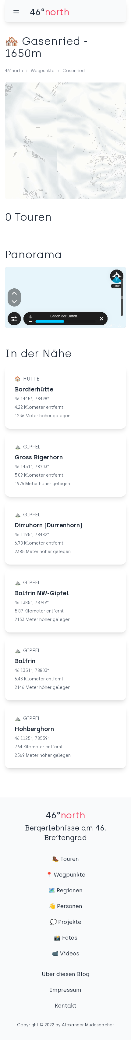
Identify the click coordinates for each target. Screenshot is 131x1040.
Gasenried (73, 70)
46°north (14, 70)
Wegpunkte (43, 70)
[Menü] (16, 12)
